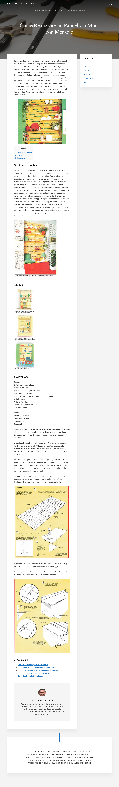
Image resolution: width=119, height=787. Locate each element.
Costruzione (20, 158)
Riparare (86, 82)
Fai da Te (87, 74)
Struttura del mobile (23, 153)
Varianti (19, 155)
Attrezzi (86, 62)
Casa (85, 66)
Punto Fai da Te (21, 3)
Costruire (87, 70)
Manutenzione (88, 78)
